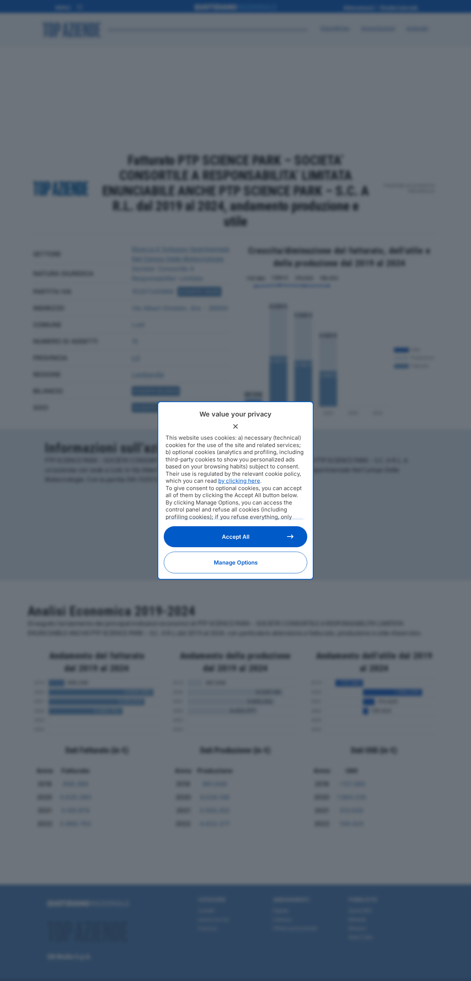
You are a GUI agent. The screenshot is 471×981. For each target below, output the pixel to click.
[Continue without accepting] (235, 426)
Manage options (236, 562)
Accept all (235, 536)
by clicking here (239, 480)
